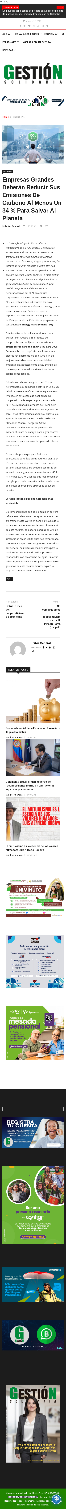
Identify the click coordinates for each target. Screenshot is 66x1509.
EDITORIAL (19, 116)
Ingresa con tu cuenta (36, 42)
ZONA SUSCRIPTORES (27, 33)
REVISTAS (7, 50)
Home (5, 116)
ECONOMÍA (50, 33)
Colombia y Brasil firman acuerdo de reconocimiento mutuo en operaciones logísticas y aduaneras (30, 785)
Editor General (12, 226)
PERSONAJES (9, 42)
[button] (58, 7)
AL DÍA (6, 33)
